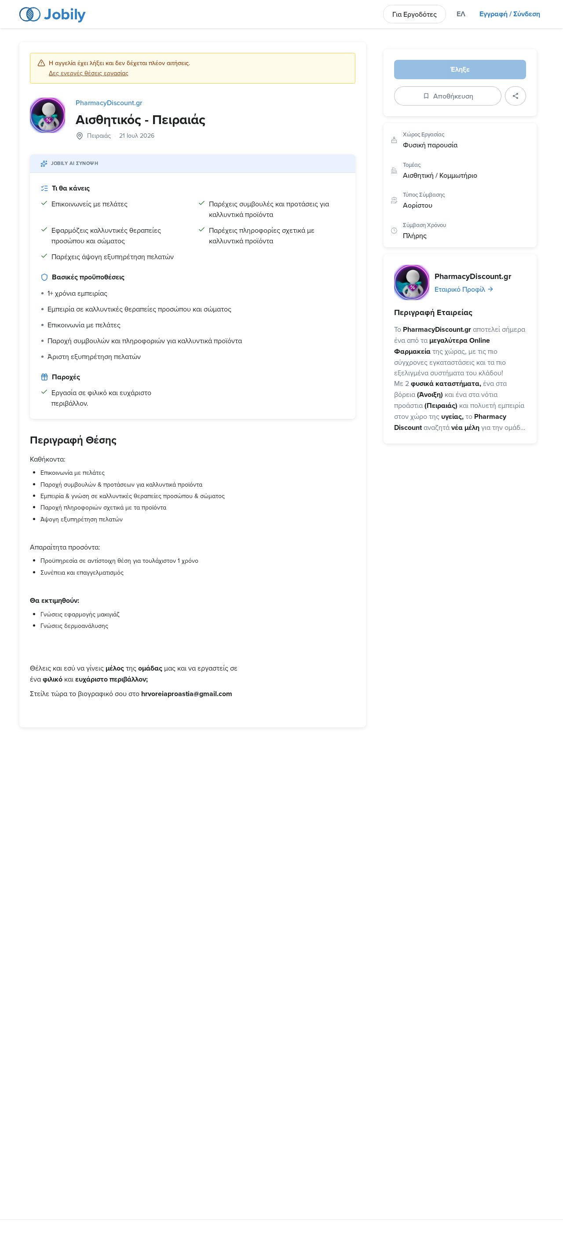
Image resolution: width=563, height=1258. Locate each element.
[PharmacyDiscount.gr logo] (47, 115)
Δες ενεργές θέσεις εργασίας (88, 73)
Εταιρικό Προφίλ (460, 289)
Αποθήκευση (453, 96)
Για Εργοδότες (414, 14)
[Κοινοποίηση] (515, 96)
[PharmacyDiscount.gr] (411, 282)
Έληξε (460, 69)
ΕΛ (461, 14)
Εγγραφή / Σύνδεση (509, 14)
